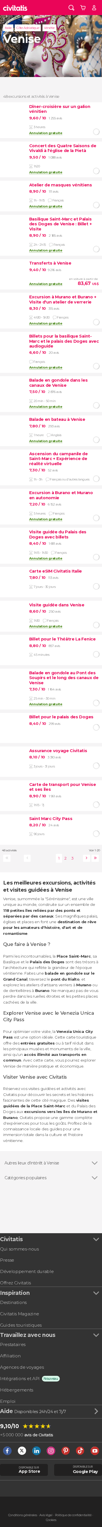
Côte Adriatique (27, 28)
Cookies (51, 1520)
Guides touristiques (21, 1325)
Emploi (8, 1401)
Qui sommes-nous (19, 1249)
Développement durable (27, 1271)
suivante (85, 858)
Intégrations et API (20, 1378)
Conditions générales (22, 1515)
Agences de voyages (22, 1367)
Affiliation (10, 1356)
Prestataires (13, 1344)
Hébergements (16, 1390)
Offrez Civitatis (15, 1282)
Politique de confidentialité (73, 1515)
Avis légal (45, 1515)
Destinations (13, 1302)
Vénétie (49, 28)
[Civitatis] (15, 7)
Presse (7, 1260)
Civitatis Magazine (19, 1313)
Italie (8, 28)
